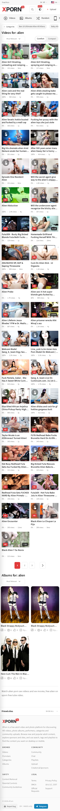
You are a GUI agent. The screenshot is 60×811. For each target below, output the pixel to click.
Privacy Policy (51, 780)
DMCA (33, 784)
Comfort (40, 38)
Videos (5, 752)
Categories (10, 26)
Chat (33, 756)
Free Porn (5, 2)
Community (36, 752)
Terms (33, 780)
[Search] (32, 9)
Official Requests (35, 790)
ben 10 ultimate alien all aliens (32, 26)
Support (48, 788)
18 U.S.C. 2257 (51, 784)
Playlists (34, 760)
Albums (5, 764)
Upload (34, 764)
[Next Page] (43, 565)
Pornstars (6, 756)
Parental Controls (9, 783)
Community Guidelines (12, 787)
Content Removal (9, 779)
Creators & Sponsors (39, 767)
